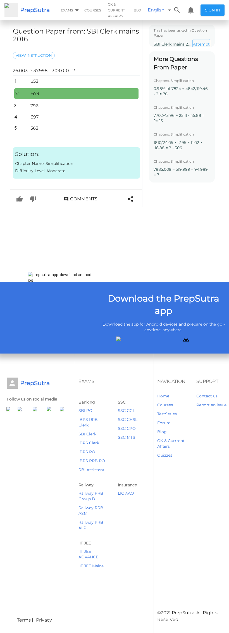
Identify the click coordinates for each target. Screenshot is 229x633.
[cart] (191, 10)
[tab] (69, 10)
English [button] (156, 10)
